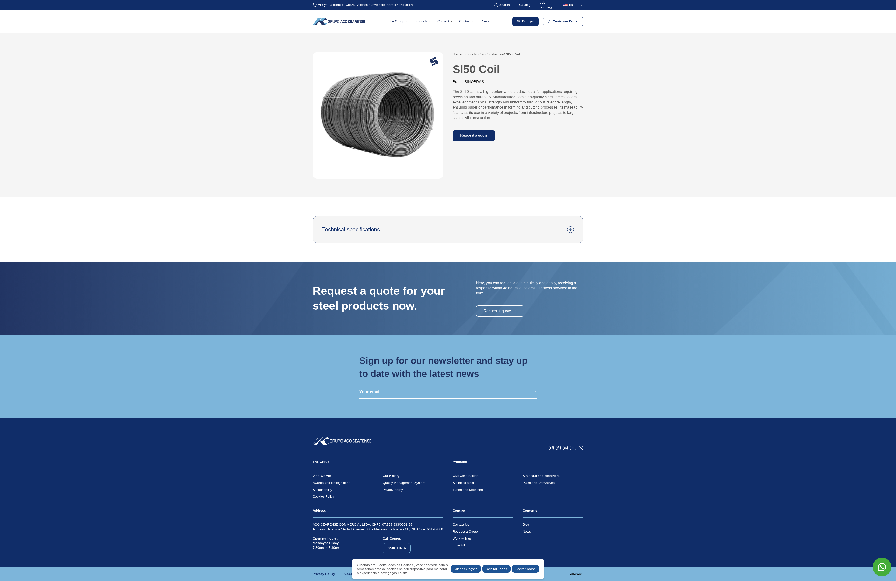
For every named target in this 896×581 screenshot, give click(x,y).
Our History (391, 476)
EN (571, 5)
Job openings (546, 4)
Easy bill (459, 545)
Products (420, 21)
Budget (528, 21)
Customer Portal (565, 21)
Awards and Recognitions (331, 483)
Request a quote (473, 135)
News (527, 531)
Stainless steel (463, 483)
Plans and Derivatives (539, 483)
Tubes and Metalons (468, 490)
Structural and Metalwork (541, 476)
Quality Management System (404, 483)
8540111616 (397, 548)
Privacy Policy (393, 490)
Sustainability (322, 490)
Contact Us (461, 524)
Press (485, 21)
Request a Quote (465, 531)
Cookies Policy (323, 496)
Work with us (462, 538)
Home (457, 54)
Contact (465, 21)
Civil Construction (491, 54)
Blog (526, 524)
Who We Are (322, 476)
